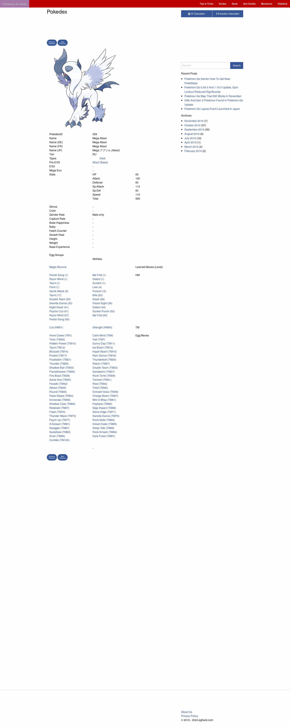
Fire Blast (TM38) (59, 376)
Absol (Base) (100, 162)
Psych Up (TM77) (59, 420)
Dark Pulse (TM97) (103, 436)
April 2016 (190, 142)
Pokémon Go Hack (15, 4)
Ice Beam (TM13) (102, 347)
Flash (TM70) (57, 412)
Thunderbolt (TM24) (104, 359)
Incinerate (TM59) (59, 400)
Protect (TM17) (58, 355)
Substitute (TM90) (59, 432)
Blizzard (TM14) (58, 351)
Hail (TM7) (98, 339)
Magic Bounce (57, 267)
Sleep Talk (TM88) (103, 428)
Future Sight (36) (102, 303)
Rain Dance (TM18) (104, 355)
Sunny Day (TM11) (103, 343)
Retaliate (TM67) (59, 408)
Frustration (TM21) (60, 359)
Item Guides (249, 3)
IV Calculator (197, 13)
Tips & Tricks (206, 3)
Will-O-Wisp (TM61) (104, 400)
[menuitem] (206, 4)
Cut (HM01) (56, 327)
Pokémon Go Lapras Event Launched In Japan (212, 109)
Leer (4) (97, 287)
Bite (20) (97, 295)
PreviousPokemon (52, 43)
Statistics (282, 3)
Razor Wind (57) (59, 315)
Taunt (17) (55, 295)
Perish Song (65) (59, 319)
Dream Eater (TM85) (104, 424)
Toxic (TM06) (57, 339)
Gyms (235, 3)
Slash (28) (98, 299)
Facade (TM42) (58, 384)
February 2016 (193, 151)
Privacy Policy (189, 716)
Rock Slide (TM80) (103, 420)
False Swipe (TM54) (61, 396)
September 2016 (194, 129)
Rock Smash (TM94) (104, 432)
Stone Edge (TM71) (104, 412)
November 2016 (194, 121)
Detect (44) (99, 307)
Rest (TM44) (99, 384)
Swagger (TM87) (59, 428)
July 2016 (190, 138)
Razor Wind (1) (58, 279)
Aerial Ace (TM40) (60, 380)
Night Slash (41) (59, 307)
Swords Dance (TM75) (105, 416)
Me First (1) (99, 275)
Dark (102, 158)
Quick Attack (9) (58, 291)
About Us (186, 712)
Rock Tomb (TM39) (103, 376)
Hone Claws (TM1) (60, 335)
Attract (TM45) (57, 388)
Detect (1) (98, 279)
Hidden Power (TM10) (62, 343)
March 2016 (191, 147)
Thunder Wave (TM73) (62, 416)
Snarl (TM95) (57, 436)
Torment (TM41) (101, 380)
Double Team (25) (60, 299)
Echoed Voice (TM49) (105, 392)
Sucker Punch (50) (103, 311)
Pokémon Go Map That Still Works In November (212, 96)
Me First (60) (99, 315)
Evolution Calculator (228, 13)
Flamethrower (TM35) (62, 371)
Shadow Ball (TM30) (61, 367)
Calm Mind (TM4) (102, 335)
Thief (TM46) (100, 388)
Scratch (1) (98, 283)
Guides (222, 3)
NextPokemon (62, 43)
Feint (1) (54, 287)
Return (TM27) (101, 363)
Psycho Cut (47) (58, 311)
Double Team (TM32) (105, 367)
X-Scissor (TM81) (59, 424)
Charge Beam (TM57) (105, 396)
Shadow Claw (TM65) (62, 404)
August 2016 (192, 134)
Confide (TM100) (59, 440)
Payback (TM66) (102, 404)
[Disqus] (111, 550)
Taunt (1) (54, 283)
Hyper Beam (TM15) (104, 351)
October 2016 (192, 125)
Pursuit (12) (99, 291)
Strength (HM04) (102, 327)
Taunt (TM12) (57, 347)
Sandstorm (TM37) (103, 371)
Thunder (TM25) (59, 363)
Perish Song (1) (58, 275)
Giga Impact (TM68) (104, 408)
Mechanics (266, 3)
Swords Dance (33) (60, 303)
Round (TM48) (58, 392)
